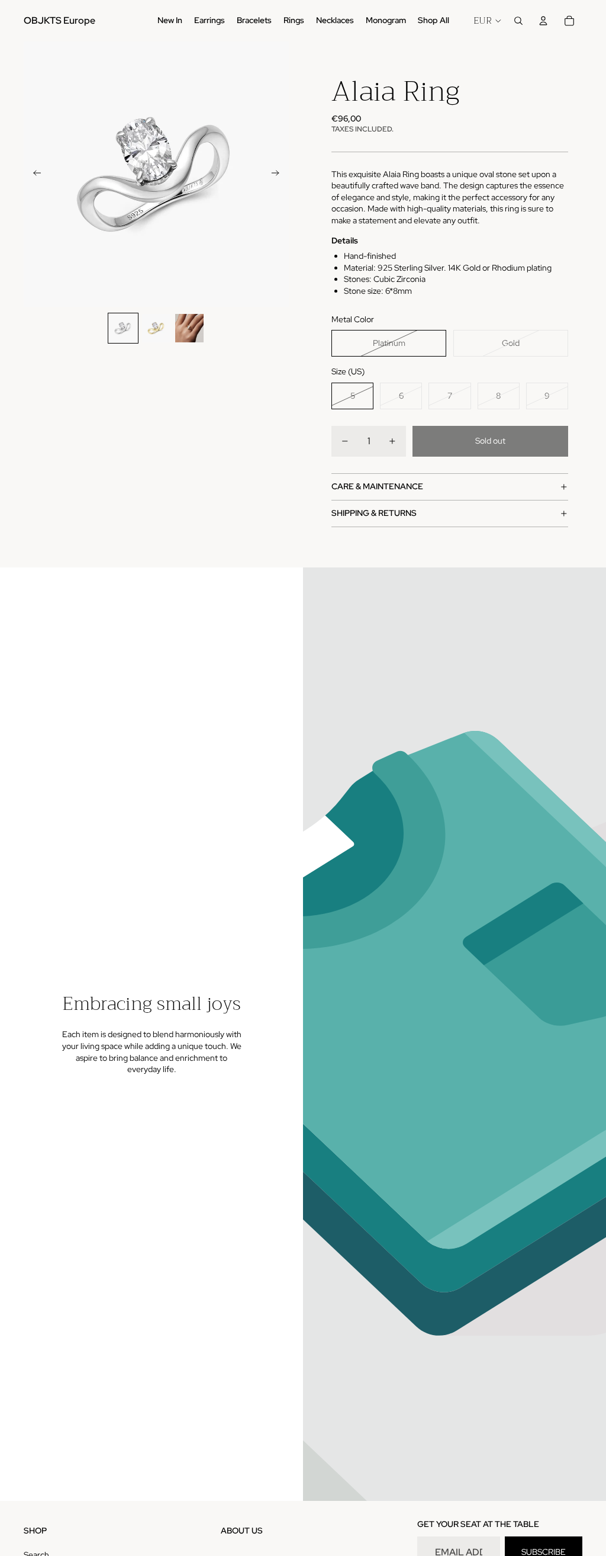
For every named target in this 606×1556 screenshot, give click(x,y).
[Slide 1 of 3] (123, 328)
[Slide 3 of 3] (189, 328)
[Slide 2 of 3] (156, 328)
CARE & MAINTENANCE (377, 486)
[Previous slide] (33, 174)
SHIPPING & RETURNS (374, 513)
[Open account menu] (543, 21)
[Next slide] (279, 174)
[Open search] (518, 21)
